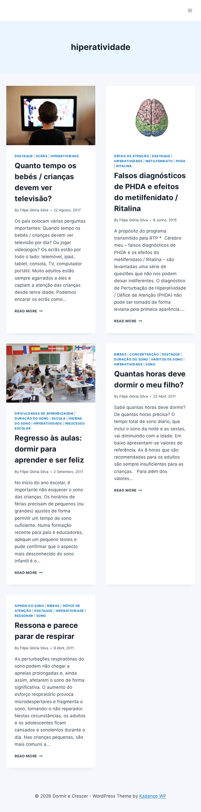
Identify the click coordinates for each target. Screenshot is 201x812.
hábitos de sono (167, 359)
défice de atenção (131, 156)
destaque (24, 156)
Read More (29, 311)
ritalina (124, 166)
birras (120, 354)
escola (59, 418)
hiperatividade (65, 156)
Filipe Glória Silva (34, 210)
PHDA (181, 161)
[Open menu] (190, 10)
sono (150, 364)
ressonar (24, 616)
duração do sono (32, 418)
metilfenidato (159, 161)
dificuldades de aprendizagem (44, 413)
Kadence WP (152, 796)
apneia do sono (29, 606)
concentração (144, 354)
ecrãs (42, 156)
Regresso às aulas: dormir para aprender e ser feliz (49, 448)
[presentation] (50, 115)
